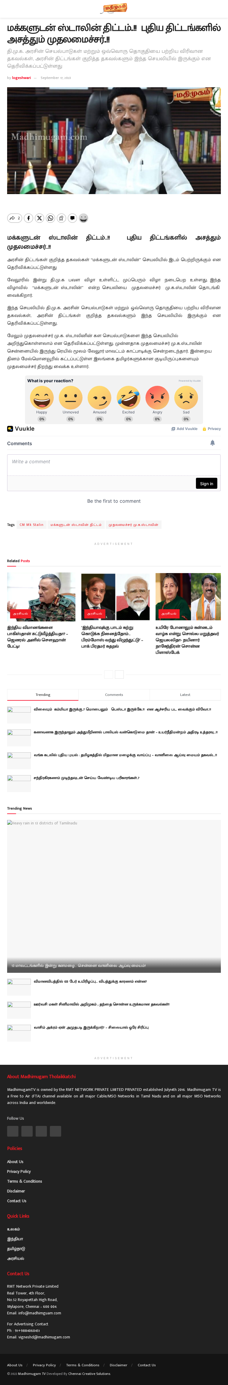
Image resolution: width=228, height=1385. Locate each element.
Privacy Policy (19, 1171)
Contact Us (16, 1200)
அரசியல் (20, 613)
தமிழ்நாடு (16, 1248)
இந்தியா (15, 1238)
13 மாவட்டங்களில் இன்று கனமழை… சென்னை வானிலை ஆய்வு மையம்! (78, 965)
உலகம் (13, 1229)
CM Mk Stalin (32, 525)
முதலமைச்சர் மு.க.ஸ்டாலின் (134, 525)
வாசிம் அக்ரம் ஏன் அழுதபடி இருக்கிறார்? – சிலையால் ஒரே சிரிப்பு (91, 1027)
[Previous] (108, 674)
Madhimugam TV (32, 1374)
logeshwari (21, 77)
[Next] (119, 674)
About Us (15, 1161)
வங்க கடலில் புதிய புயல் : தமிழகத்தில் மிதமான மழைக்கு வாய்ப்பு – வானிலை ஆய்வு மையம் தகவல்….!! (125, 755)
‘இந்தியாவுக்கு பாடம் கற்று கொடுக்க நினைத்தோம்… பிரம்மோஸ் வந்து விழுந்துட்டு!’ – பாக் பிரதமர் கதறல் (112, 637)
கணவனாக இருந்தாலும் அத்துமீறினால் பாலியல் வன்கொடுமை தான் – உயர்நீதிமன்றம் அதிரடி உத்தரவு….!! (126, 732)
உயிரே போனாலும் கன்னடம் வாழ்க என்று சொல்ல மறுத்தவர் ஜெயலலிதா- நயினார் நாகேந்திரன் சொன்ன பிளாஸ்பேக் (187, 640)
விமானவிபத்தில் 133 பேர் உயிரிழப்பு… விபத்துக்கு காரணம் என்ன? (90, 981)
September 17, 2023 (56, 77)
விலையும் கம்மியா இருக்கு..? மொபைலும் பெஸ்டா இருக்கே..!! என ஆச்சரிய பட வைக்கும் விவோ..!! (124, 709)
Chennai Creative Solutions (89, 1374)
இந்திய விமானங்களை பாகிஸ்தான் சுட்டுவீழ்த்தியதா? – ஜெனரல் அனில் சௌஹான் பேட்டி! (37, 637)
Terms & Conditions (24, 1181)
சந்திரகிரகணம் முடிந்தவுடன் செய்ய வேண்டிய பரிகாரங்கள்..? (87, 778)
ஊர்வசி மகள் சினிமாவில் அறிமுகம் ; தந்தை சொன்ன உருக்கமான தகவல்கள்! (102, 1004)
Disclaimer (16, 1191)
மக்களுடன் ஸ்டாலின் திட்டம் (76, 525)
